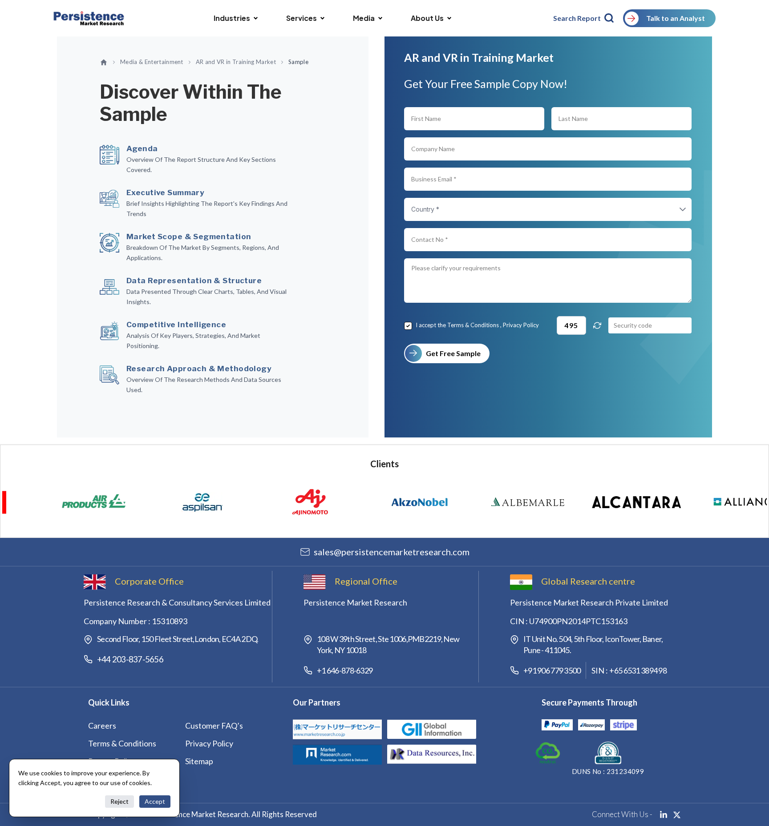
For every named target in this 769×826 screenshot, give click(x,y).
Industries (232, 18)
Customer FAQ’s (214, 725)
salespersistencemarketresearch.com (391, 551)
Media (364, 18)
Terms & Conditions (473, 325)
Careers (102, 725)
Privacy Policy (521, 325)
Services (301, 18)
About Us (427, 18)
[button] (673, 209)
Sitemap (199, 761)
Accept (155, 801)
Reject (119, 801)
